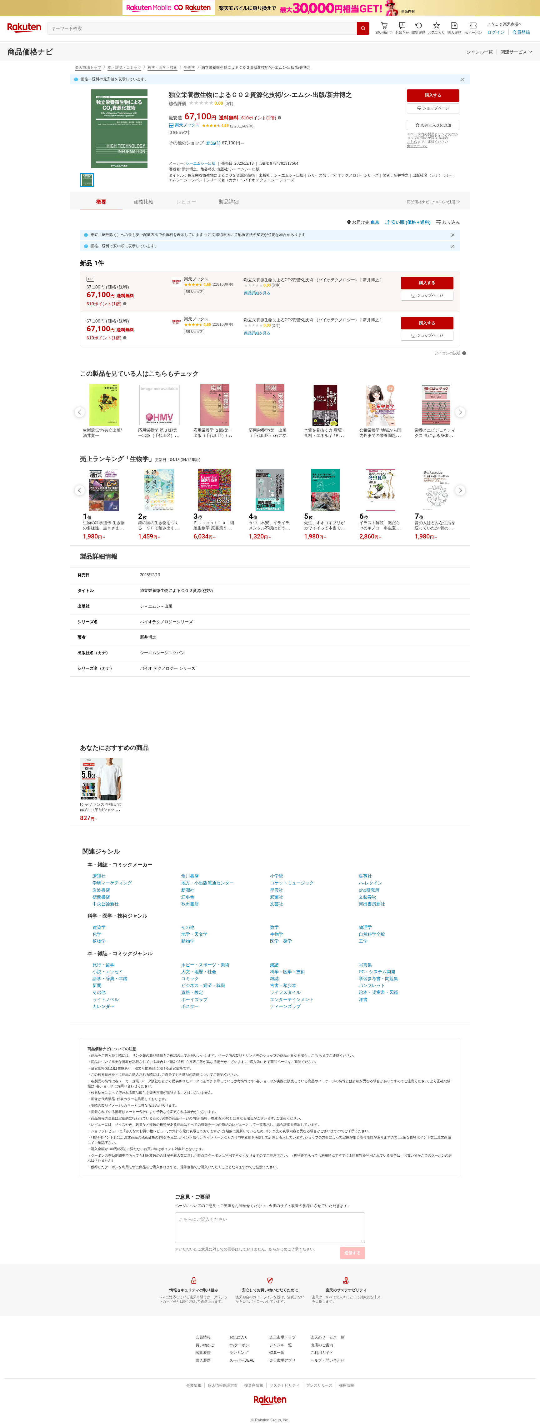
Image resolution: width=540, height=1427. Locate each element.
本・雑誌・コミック (124, 67)
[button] (402, 28)
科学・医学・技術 (163, 67)
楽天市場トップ (88, 67)
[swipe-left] (80, 412)
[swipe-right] (460, 412)
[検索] (363, 28)
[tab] (101, 201)
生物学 (189, 67)
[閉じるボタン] (464, 79)
